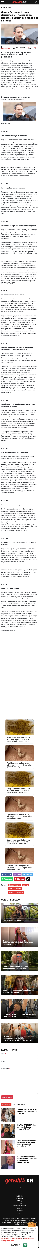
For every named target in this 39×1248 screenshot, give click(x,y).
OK (25, 1245)
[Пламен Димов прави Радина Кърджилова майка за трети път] (19, 961)
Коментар (5, 1068)
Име (3, 1054)
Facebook (7, 875)
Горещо (6, 7)
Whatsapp (8, 879)
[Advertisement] (19, 653)
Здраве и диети (19, 1206)
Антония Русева (15, 889)
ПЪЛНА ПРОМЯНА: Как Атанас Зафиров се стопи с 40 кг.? (19, 1015)
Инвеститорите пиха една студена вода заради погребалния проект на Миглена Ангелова (18, 990)
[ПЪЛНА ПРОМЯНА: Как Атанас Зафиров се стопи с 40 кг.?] (19, 1009)
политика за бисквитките (11, 1239)
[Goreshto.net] (19, 1181)
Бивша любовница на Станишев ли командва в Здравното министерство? (27, 1159)
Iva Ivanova (5, 49)
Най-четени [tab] (6, 1104)
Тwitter (29, 875)
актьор (25, 885)
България (19, 1196)
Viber (19, 875)
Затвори (15, 1245)
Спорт (19, 1203)
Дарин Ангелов (14, 885)
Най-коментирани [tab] (19, 1104)
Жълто (19, 1208)
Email (3, 1061)
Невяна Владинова (16, 892)
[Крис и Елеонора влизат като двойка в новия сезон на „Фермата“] (19, 913)
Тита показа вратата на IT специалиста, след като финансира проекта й (18, 942)
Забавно (19, 1211)
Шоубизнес (19, 1198)
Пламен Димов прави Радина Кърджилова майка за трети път (16, 967)
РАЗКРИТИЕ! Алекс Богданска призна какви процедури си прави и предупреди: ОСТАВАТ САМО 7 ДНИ (18, 1038)
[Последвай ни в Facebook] (20, 1188)
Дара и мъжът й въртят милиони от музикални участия (27, 1111)
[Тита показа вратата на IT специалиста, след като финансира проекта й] (19, 937)
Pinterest (21, 879)
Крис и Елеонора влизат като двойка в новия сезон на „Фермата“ (19, 920)
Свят (19, 1213)
